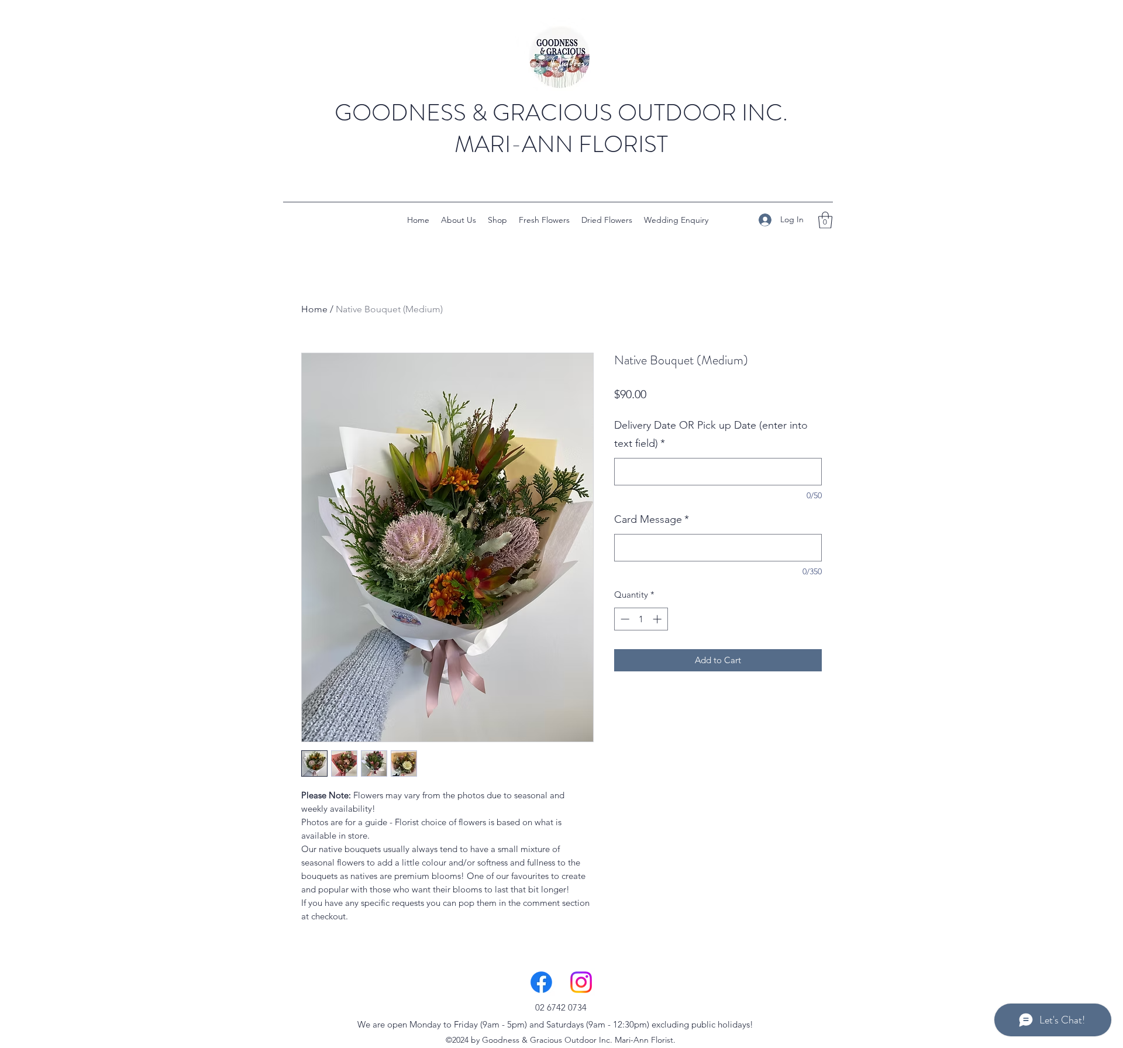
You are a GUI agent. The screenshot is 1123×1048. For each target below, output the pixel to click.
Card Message (651, 519)
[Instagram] (581, 982)
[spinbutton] (640, 619)
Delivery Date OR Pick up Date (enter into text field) (711, 434)
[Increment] (658, 619)
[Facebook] (541, 982)
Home (314, 309)
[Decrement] (624, 619)
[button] (825, 220)
